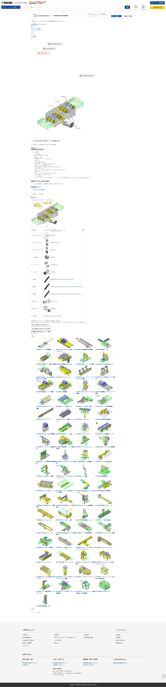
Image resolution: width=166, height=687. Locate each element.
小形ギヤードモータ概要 (39, 189)
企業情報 (118, 635)
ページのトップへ (164, 676)
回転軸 (34, 279)
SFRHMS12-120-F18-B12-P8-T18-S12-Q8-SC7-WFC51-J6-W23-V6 (66, 286)
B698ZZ (52, 257)
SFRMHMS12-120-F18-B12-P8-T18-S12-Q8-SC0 (62, 279)
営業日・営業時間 (26, 643)
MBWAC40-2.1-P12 (55, 242)
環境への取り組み (120, 640)
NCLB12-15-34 (54, 301)
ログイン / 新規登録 (158, 2)
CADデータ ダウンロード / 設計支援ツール (65, 637)
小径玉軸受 (35, 257)
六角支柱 (35, 316)
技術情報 (56, 635)
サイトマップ (25, 645)
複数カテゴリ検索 (128, 16)
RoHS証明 (86, 635)
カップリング (36, 264)
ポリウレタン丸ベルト (38, 235)
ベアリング (33, 35)
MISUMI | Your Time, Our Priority (14, 3)
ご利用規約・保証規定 (28, 640)
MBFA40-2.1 (53, 250)
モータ (32, 33)
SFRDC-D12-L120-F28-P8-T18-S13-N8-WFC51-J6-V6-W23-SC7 (65, 294)
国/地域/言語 (119, 643)
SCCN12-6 (53, 272)
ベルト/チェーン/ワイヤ (36, 30)
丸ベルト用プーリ (37, 242)
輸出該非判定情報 (88, 637)
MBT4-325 (52, 235)
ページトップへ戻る (35, 612)
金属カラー (35, 301)
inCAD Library (46, 15)
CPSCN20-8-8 (53, 264)
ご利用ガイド (25, 635)
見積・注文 (158, 7)
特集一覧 (56, 643)
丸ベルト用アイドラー (38, 250)
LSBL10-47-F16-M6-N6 (56, 316)
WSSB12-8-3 (53, 308)
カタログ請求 (57, 640)
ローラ (32, 32)
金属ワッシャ (36, 308)
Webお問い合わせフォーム (29, 663)
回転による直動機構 (35, 29)
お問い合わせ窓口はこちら (120, 663)
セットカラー (36, 272)
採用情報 (118, 637)
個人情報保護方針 (26, 637)
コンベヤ (33, 27)
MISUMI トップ (35, 21)
